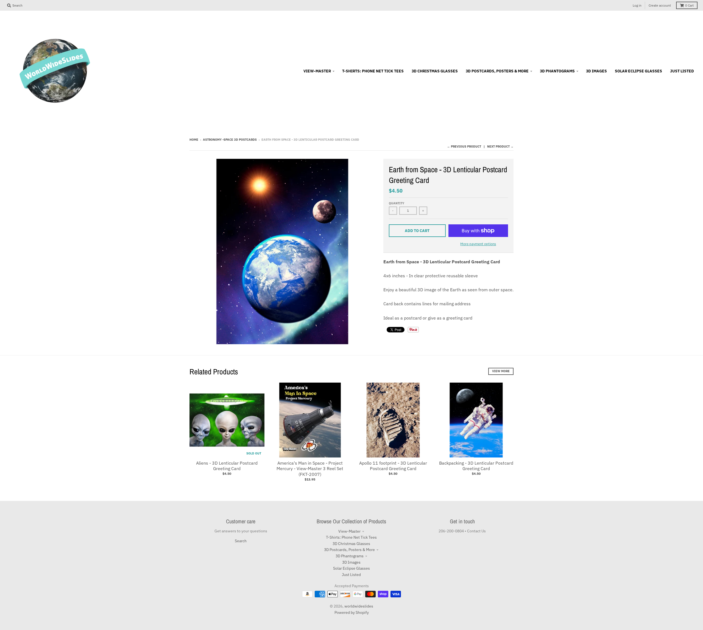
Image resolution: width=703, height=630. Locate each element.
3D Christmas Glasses (351, 543)
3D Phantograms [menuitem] (557, 71)
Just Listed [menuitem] (682, 71)
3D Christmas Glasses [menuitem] (435, 71)
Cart (689, 5)
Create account (660, 5)
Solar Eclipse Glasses (351, 568)
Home (193, 140)
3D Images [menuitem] (596, 71)
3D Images (351, 562)
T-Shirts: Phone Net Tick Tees (351, 537)
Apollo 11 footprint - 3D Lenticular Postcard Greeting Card (393, 465)
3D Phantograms (350, 555)
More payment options (478, 244)
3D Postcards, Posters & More (349, 549)
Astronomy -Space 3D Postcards (230, 140)
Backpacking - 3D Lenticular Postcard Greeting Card (476, 465)
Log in (637, 5)
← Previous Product (464, 146)
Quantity (396, 203)
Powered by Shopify (351, 612)
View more (501, 371)
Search (241, 540)
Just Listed (351, 574)
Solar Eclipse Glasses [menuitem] (638, 71)
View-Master (349, 531)
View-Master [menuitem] (317, 71)
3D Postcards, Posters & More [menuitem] (497, 71)
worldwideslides (358, 606)
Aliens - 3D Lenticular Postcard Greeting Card (227, 465)
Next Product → (500, 146)
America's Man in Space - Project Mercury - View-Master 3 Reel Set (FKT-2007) (310, 468)
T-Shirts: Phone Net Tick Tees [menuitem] (373, 71)
